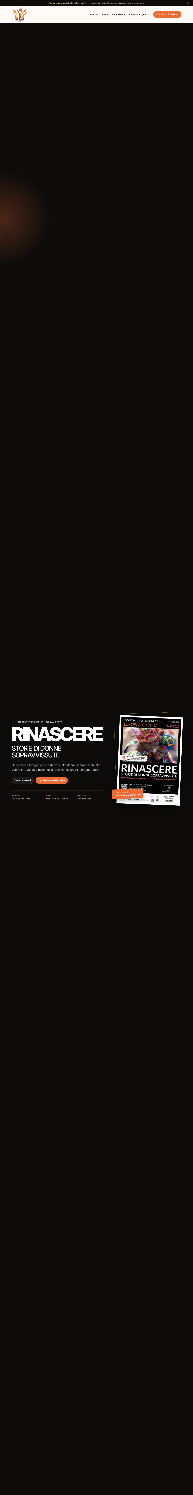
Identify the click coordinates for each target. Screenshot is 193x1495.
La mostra (93, 14)
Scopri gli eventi (23, 780)
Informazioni (118, 14)
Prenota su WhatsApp (167, 14)
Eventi (105, 14)
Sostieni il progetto (138, 14)
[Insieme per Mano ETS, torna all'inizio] (20, 14)
